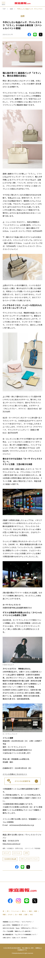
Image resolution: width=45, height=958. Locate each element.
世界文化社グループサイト (29, 928)
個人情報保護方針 (8, 934)
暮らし (24, 911)
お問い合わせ (7, 937)
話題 (11, 9)
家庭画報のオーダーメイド (20, 925)
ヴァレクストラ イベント (30, 859)
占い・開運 (18, 914)
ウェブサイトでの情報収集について (25, 934)
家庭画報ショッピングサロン (11, 922)
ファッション (15, 911)
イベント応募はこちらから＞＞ (15, 774)
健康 (35, 911)
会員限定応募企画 (10, 859)
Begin (17, 928)
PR (27, 853)
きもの (10, 914)
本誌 (31, 914)
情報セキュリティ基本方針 (22, 931)
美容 (30, 911)
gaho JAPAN (6, 925)
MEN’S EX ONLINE (8, 928)
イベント (17, 853)
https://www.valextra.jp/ (11, 844)
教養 (4, 914)
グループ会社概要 (8, 931)
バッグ (7, 853)
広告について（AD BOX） (20, 937)
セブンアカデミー (27, 922)
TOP (4, 9)
